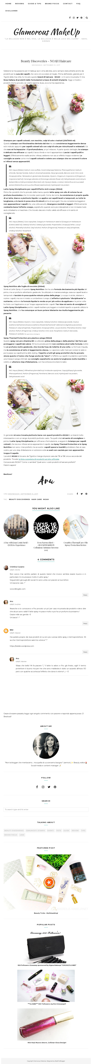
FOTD (59, 830)
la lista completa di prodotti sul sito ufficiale (39, 459)
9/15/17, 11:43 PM (15, 604)
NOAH (46, 499)
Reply (85, 595)
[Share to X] (82, 494)
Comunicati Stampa (35, 830)
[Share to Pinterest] (86, 494)
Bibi (11, 630)
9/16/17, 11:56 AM (15, 633)
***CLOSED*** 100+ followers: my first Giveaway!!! (47, 1004)
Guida (66, 830)
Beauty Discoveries (19, 499)
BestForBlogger (60, 1061)
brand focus (11, 835)
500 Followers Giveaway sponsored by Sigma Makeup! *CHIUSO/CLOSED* (47, 965)
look (22, 835)
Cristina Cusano (17, 567)
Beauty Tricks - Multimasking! (46, 913)
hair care (37, 499)
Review (75, 830)
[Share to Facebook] (77, 494)
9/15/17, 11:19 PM (15, 570)
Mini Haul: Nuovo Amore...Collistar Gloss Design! (47, 1043)
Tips (83, 830)
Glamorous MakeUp (46, 32)
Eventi (51, 830)
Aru (11, 601)
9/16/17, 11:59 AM (21, 661)
